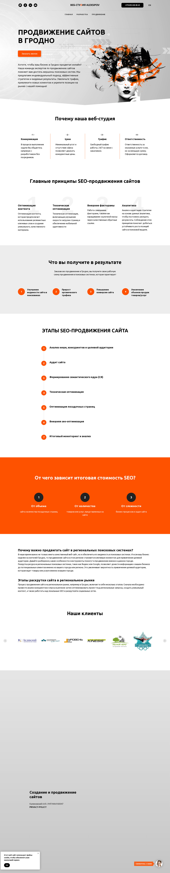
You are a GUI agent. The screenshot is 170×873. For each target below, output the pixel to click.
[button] (29, 53)
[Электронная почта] (35, 5)
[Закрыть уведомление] (38, 853)
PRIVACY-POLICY (37, 807)
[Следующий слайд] (165, 640)
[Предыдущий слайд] (5, 640)
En (149, 5)
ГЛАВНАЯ (69, 14)
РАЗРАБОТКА (82, 14)
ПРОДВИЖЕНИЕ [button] (98, 14)
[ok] (25, 5)
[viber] (20, 5)
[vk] (30, 5)
